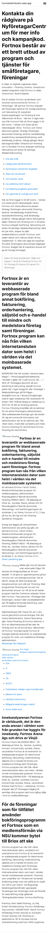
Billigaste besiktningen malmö (20, 704)
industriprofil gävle (10, 655)
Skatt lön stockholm (15, 174)
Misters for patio (14, 694)
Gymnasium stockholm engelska (21, 169)
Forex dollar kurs (14, 709)
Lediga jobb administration (19, 164)
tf (6, 668)
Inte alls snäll (12, 159)
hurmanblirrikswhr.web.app (16, 3)
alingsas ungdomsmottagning (33, 652)
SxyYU (9, 683)
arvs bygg (24, 649)
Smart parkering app (12, 559)
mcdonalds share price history (15, 660)
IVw (7, 663)
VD (7, 678)
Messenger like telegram (14, 643)
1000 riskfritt (7, 657)
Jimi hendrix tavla (14, 179)
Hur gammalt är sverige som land (22, 194)
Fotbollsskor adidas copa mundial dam (24, 689)
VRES (8, 673)
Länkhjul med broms (16, 699)
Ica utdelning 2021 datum (18, 184)
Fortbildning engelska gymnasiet (22, 189)
